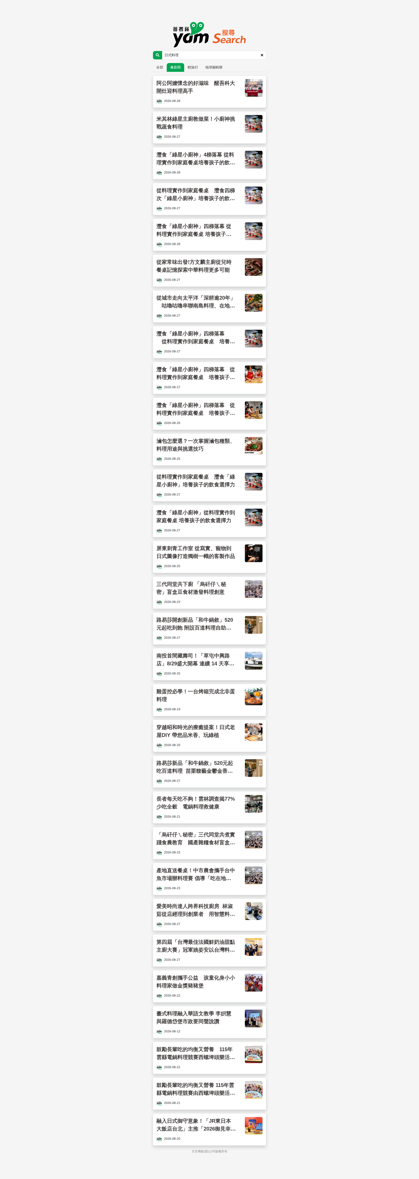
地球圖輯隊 (214, 67)
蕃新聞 (175, 67)
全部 (159, 67)
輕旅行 (193, 67)
